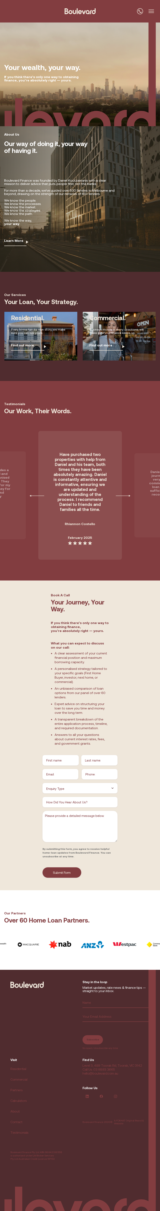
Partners (16, 1090)
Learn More (13, 240)
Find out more (22, 345)
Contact (16, 1122)
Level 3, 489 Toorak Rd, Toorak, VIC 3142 (112, 1065)
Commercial (19, 1079)
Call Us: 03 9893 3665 (98, 1069)
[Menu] (151, 11)
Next (123, 495)
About (15, 1111)
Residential (18, 1069)
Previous (36, 495)
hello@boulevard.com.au (100, 1073)
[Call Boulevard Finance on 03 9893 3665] (140, 11)
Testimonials (19, 1132)
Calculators (18, 1100)
